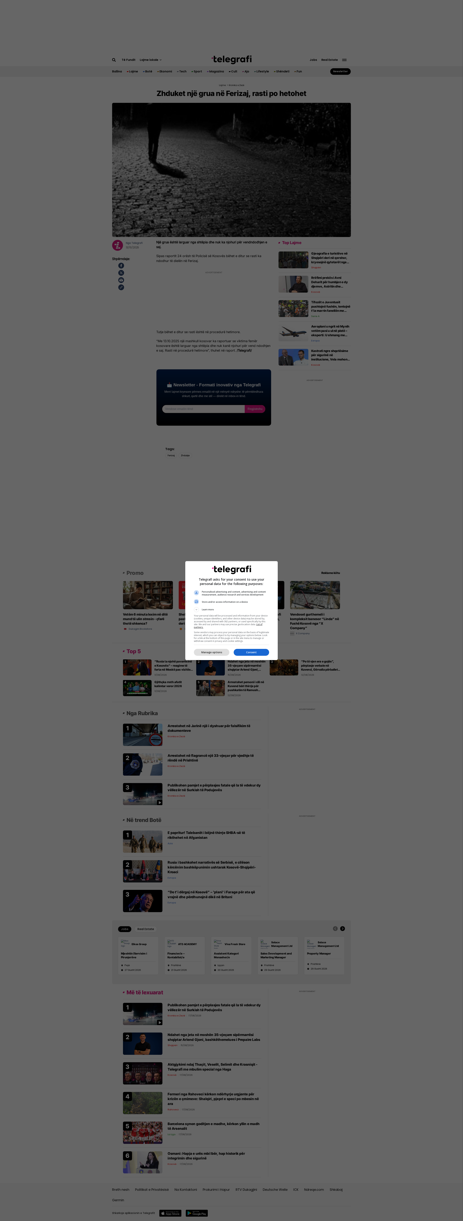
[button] (231, 609)
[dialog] (231, 610)
